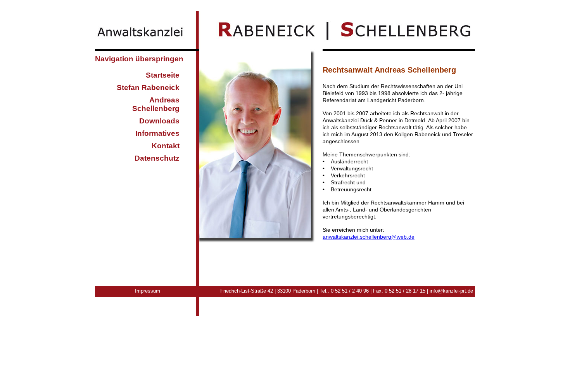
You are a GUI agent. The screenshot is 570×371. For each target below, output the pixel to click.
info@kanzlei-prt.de (451, 291)
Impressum (147, 291)
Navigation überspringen (139, 59)
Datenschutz (157, 158)
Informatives (157, 133)
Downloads (159, 121)
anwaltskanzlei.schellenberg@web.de (369, 237)
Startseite (163, 75)
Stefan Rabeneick (148, 87)
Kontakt (166, 146)
